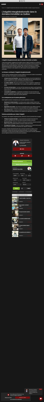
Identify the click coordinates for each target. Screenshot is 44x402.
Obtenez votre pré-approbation (22, 164)
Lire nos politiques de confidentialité (16, 399)
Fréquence (24, 182)
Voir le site (22, 191)
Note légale (15, 191)
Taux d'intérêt (24, 178)
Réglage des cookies (8, 397)
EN (42, 4)
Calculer (16, 188)
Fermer (40, 389)
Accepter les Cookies (22, 397)
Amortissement (15, 182)
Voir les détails (29, 191)
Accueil (3, 7)
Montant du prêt (15, 178)
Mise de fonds (22, 173)
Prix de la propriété (16, 173)
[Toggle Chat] (41, 399)
